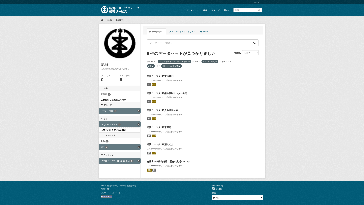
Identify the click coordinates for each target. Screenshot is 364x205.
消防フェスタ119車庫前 (159, 127)
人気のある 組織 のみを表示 (113, 99)
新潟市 (119, 20)
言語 (214, 193)
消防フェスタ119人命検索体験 (162, 110)
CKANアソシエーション (111, 192)
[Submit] (259, 10)
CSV (154, 85)
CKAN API (105, 189)
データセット (192, 10)
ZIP (149, 85)
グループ (215, 10)
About (226, 10)
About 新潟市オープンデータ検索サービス (120, 185)
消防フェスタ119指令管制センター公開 (167, 93)
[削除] (189, 61)
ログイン (258, 2)
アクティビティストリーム (183, 31)
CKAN (217, 188)
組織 (205, 10)
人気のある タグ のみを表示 (113, 130)
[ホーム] (102, 20)
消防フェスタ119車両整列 (160, 76)
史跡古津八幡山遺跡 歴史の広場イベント (168, 161)
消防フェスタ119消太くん (160, 144)
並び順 (237, 52)
